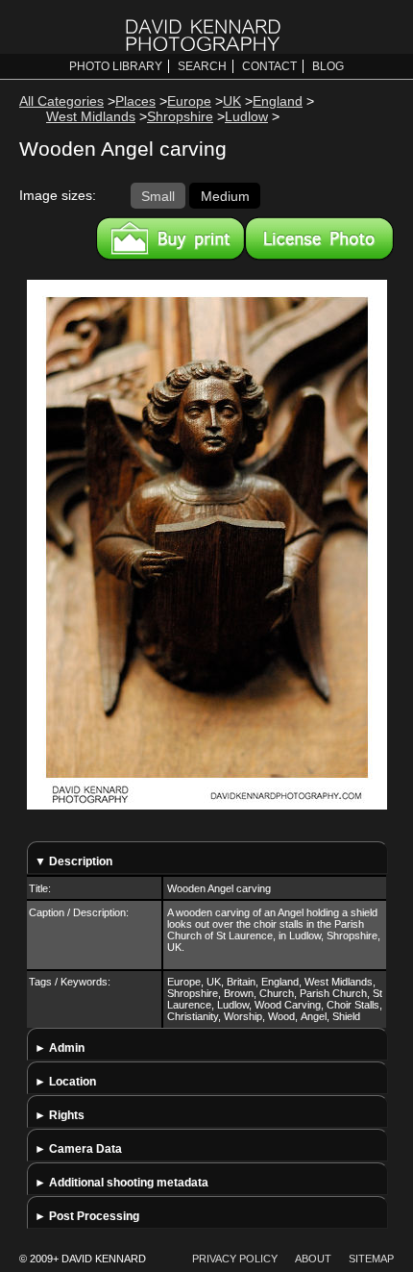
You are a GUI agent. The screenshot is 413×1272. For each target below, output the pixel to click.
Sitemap (371, 1258)
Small (158, 195)
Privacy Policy (235, 1258)
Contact (269, 66)
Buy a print (170, 238)
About (313, 1258)
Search (202, 66)
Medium (225, 195)
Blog (328, 66)
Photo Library (115, 66)
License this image (319, 238)
